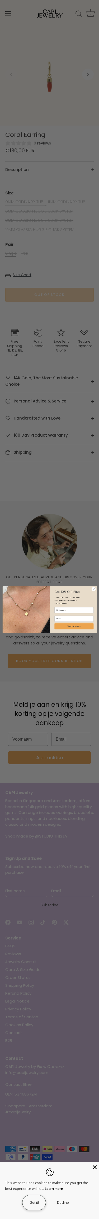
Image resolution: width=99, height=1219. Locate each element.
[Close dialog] (93, 589)
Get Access (74, 626)
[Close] (94, 1166)
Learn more (54, 1188)
